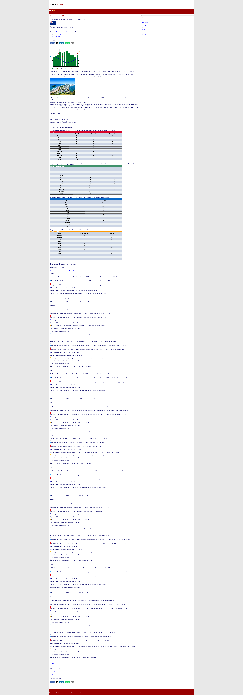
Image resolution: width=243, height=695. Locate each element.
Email (72, 43)
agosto (81, 270)
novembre (95, 270)
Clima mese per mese (55, 36)
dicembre (101, 270)
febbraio (57, 270)
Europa (143, 31)
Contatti (66, 693)
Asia (143, 27)
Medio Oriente (145, 32)
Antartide (144, 26)
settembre (86, 270)
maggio (69, 270)
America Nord (145, 22)
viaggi (56, 4)
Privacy (81, 693)
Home (57, 32)
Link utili (73, 693)
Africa (143, 20)
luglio (77, 270)
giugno (73, 270)
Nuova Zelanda (69, 32)
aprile (65, 270)
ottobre (90, 270)
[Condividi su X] (57, 43)
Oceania (62, 32)
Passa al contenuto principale (55, 1)
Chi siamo (58, 693)
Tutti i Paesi (55, 674)
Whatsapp (67, 43)
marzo (61, 270)
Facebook (53, 43)
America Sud (145, 24)
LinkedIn (61, 43)
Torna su (52, 663)
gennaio (52, 270)
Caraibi (143, 29)
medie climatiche (57, 35)
